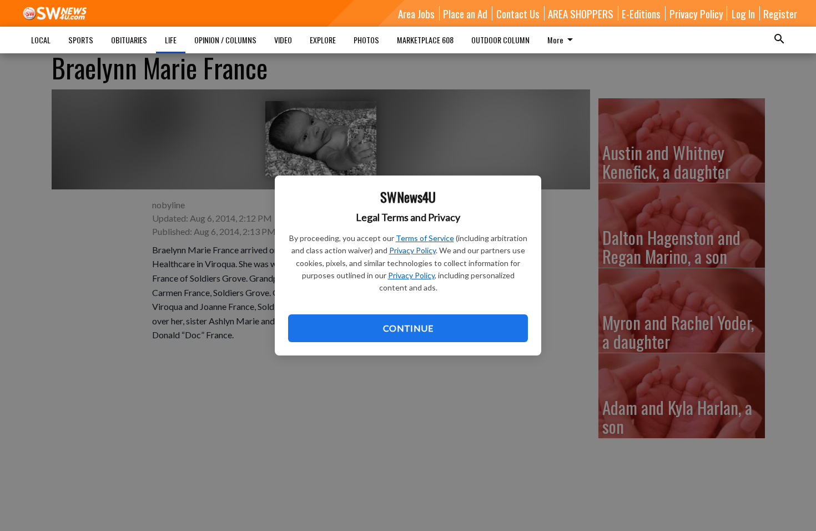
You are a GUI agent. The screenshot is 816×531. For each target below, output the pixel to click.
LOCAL (41, 40)
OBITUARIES (129, 40)
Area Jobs (416, 13)
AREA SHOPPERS (580, 13)
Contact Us (518, 13)
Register (780, 13)
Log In (743, 13)
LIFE (171, 40)
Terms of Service (425, 238)
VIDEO (283, 40)
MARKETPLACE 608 (425, 40)
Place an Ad (465, 13)
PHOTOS (366, 40)
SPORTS (80, 40)
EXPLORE (323, 40)
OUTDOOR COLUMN (500, 40)
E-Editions (641, 13)
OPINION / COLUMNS (225, 40)
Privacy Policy (412, 250)
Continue (408, 328)
